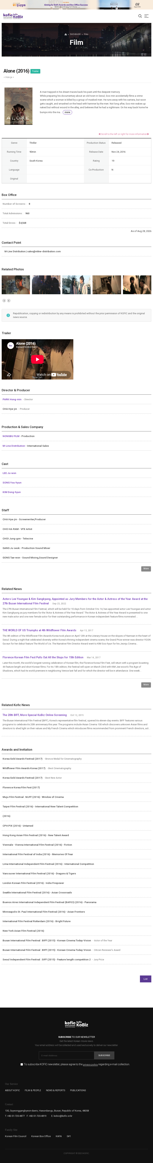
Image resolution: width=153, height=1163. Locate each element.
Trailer (35, 71)
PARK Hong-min (12, 399)
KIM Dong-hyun (12, 492)
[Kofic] (8, 16)
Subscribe (104, 1055)
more (67, 112)
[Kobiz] (18, 16)
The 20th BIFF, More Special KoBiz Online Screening (35, 715)
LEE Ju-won (9, 473)
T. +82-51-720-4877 (15, 1115)
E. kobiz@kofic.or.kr (61, 1115)
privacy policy (90, 1064)
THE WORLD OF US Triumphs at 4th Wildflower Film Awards (39, 630)
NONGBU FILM (11, 436)
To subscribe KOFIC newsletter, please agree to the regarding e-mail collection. (77, 1064)
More (146, 568)
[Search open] (140, 16)
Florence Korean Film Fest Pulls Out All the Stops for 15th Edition (43, 657)
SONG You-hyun (12, 482)
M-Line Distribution (14, 445)
